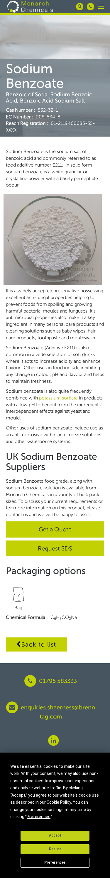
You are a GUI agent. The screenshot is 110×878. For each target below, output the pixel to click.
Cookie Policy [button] (59, 802)
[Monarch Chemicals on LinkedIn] (53, 740)
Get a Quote (55, 529)
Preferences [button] (38, 816)
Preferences (55, 862)
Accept (55, 835)
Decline (55, 849)
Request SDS (55, 548)
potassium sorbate (59, 398)
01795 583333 (57, 680)
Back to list (38, 644)
